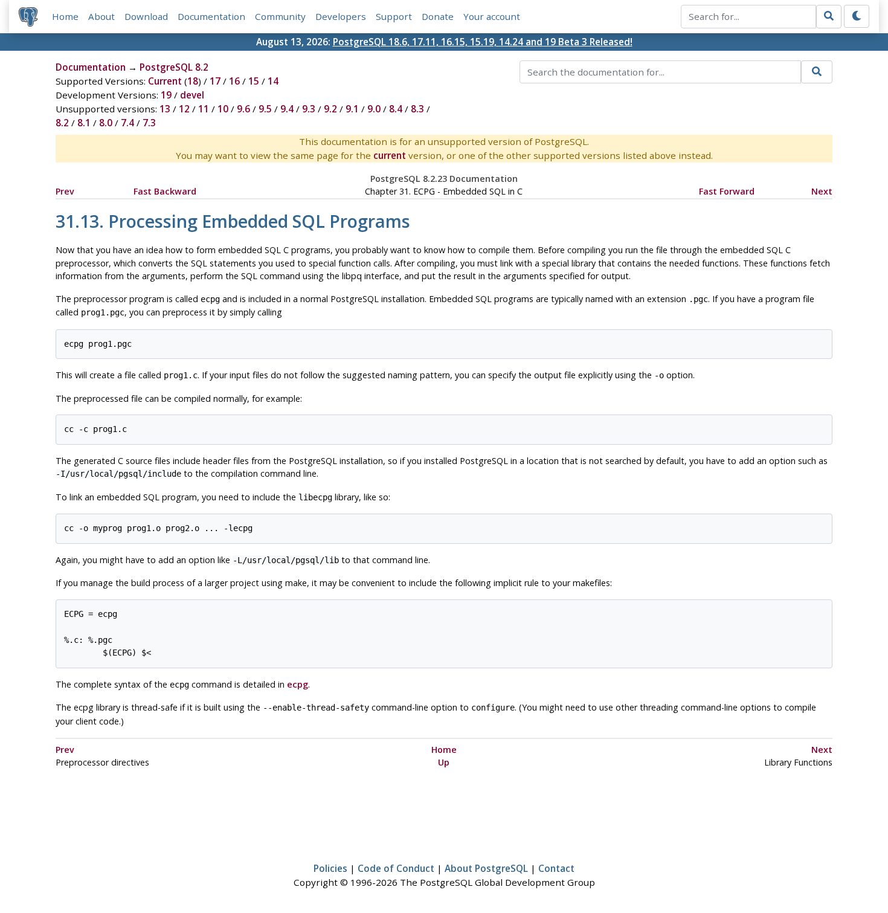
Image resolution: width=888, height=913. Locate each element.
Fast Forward (726, 191)
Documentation (211, 16)
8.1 (84, 123)
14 (273, 81)
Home (65, 16)
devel (192, 95)
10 (222, 109)
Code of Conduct (396, 868)
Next (821, 191)
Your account (491, 16)
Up (443, 762)
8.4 (395, 109)
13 (164, 109)
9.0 (374, 109)
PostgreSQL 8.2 (174, 67)
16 (234, 81)
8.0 (105, 123)
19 (166, 95)
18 (192, 81)
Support (394, 16)
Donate (438, 16)
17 (215, 81)
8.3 (417, 109)
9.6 (243, 109)
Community (280, 16)
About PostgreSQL (486, 868)
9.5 (265, 109)
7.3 (149, 123)
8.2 (62, 123)
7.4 (127, 123)
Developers (340, 16)
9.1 (352, 109)
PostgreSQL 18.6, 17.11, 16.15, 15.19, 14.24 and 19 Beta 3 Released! (482, 42)
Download (146, 16)
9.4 (287, 109)
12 (184, 109)
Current (165, 81)
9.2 (330, 109)
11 (203, 109)
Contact (556, 868)
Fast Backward (165, 191)
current (389, 155)
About (101, 16)
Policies (330, 868)
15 (253, 81)
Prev (65, 191)
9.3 (308, 109)
